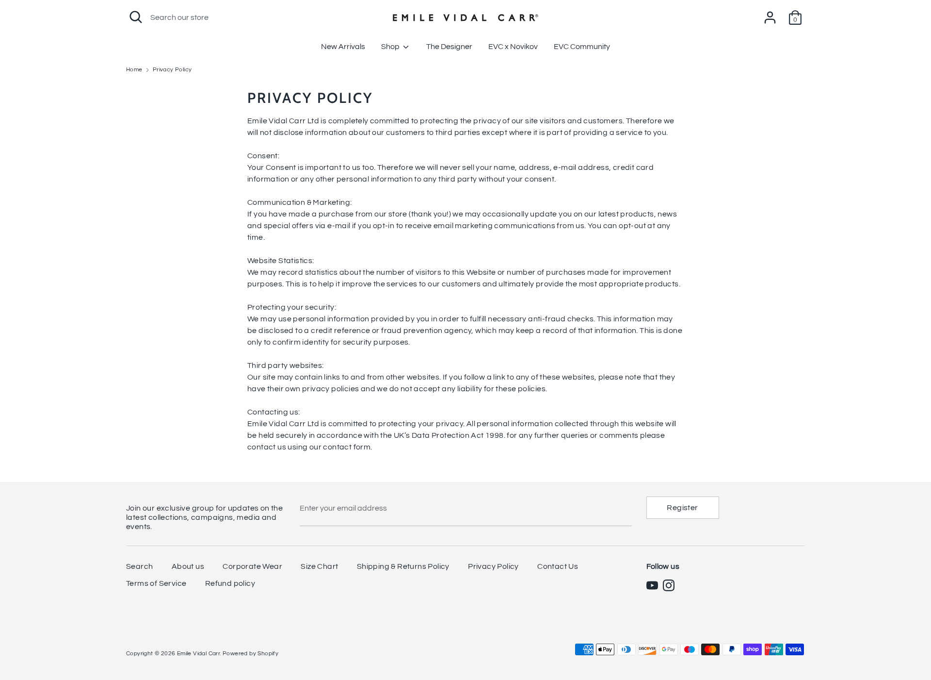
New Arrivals (343, 46)
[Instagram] (668, 585)
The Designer (449, 46)
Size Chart (319, 566)
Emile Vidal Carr (198, 653)
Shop (391, 46)
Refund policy (230, 583)
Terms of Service (156, 583)
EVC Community (582, 46)
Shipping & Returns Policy (403, 566)
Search (139, 566)
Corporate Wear (252, 566)
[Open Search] (135, 17)
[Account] (770, 13)
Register (682, 508)
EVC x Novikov (513, 46)
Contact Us (557, 566)
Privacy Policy (493, 566)
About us (188, 566)
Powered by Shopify (250, 653)
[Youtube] (652, 585)
